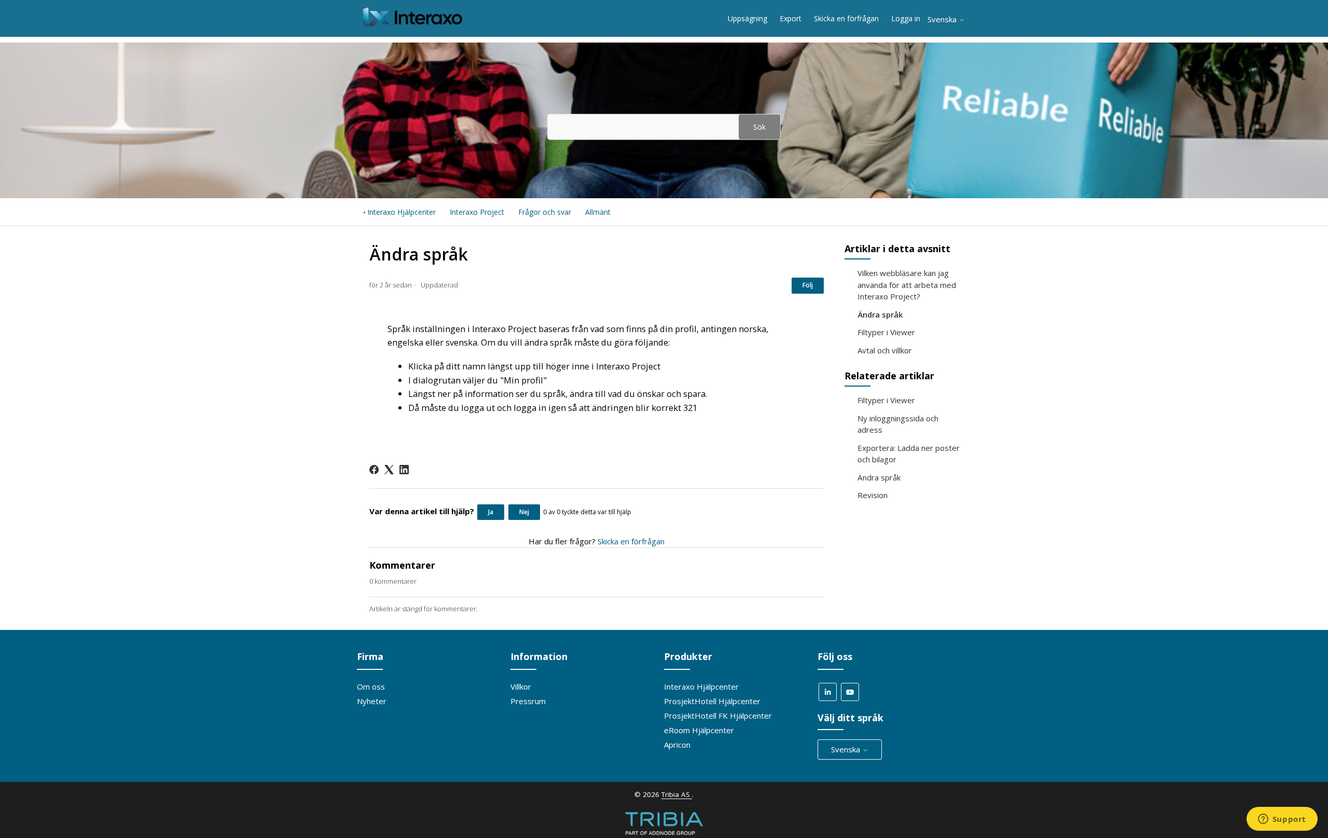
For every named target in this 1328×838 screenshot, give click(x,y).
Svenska (943, 19)
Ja (490, 511)
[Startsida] (412, 23)
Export (790, 18)
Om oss (371, 686)
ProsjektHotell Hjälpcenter (712, 701)
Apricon (677, 744)
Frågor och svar (544, 212)
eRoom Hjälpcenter (699, 730)
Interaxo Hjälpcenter (401, 212)
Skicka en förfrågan (846, 18)
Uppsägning (747, 18)
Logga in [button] (905, 18)
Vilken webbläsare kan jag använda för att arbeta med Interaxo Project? (906, 284)
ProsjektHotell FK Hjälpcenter (718, 715)
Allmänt (598, 212)
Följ (808, 285)
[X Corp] (389, 469)
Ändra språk (880, 314)
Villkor (520, 686)
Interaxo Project (477, 212)
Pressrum (528, 701)
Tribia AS (676, 794)
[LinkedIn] (404, 469)
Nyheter (371, 701)
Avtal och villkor (884, 350)
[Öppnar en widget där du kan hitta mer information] (1282, 820)
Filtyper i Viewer (886, 332)
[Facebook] (374, 469)
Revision (872, 495)
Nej (524, 511)
